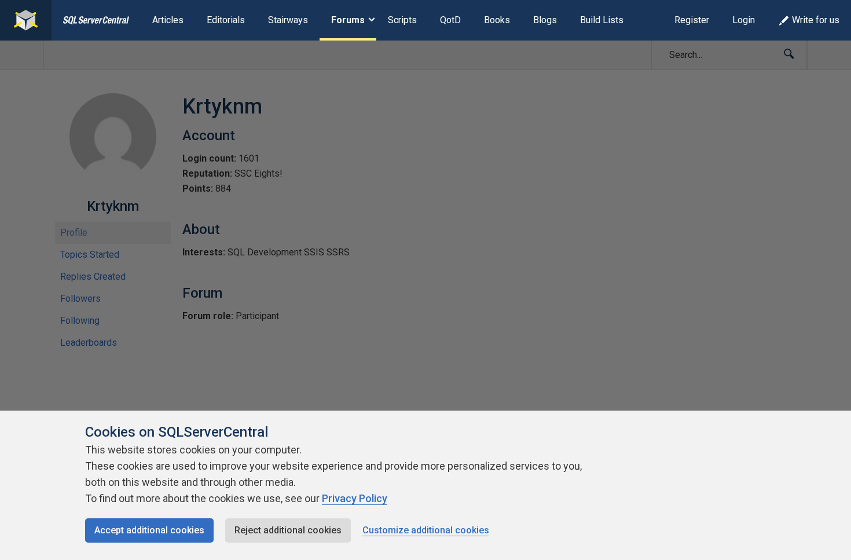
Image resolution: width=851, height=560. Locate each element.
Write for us (815, 19)
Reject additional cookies (288, 530)
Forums (348, 19)
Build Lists (601, 19)
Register (691, 19)
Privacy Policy (354, 498)
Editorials (226, 19)
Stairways (288, 19)
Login (743, 19)
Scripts (402, 19)
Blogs (545, 19)
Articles (168, 19)
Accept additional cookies (149, 530)
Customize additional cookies (425, 530)
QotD (450, 19)
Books (497, 19)
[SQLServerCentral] (26, 20)
